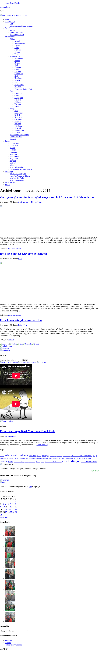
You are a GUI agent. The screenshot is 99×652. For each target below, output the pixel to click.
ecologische (70, 456)
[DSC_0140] (10, 546)
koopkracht (61, 458)
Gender (11, 458)
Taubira (38, 462)
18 (6, 509)
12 (9, 507)
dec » (7, 517)
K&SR (25, 458)
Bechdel (39, 456)
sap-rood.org (5, 7)
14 (13, 507)
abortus (2, 456)
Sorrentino (17, 462)
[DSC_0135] (10, 600)
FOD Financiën (4, 458)
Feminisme (88, 456)
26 (9, 512)
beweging (45, 456)
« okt (2, 517)
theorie (42, 462)
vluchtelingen (71, 461)
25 (6, 512)
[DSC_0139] (10, 557)
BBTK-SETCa (32, 456)
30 (1, 515)
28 (13, 512)
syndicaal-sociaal (14, 248)
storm (33, 462)
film (94, 456)
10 (4, 507)
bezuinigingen (54, 456)
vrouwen (83, 462)
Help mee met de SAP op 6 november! (23, 253)
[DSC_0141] (10, 535)
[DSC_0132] (10, 611)
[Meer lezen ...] (42, 445)
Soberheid (88, 458)
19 (9, 509)
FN (96, 456)
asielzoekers (19, 455)
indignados (20, 458)
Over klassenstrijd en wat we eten (21, 320)
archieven (8, 640)
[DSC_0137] (10, 568)
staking (22, 462)
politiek (76, 458)
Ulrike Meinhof (49, 462)
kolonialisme (53, 458)
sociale (10, 462)
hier (30, 487)
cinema (60, 456)
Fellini (82, 456)
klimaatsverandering (33, 458)
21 (13, 509)
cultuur (11, 340)
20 (11, 509)
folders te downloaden (13, 645)
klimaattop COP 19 (44, 458)
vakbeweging (58, 462)
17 (4, 509)
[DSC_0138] (10, 578)
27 (11, 512)
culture (65, 456)
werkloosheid (91, 462)
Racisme (82, 458)
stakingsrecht (28, 462)
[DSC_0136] (10, 589)
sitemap (8, 643)
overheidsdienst (69, 458)
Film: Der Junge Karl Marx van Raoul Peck (27, 431)
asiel (7, 455)
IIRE (15, 458)
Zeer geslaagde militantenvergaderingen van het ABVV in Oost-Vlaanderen (47, 197)
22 (16, 509)
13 (11, 507)
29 (16, 512)
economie (77, 456)
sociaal (3, 461)
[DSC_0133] (10, 621)
